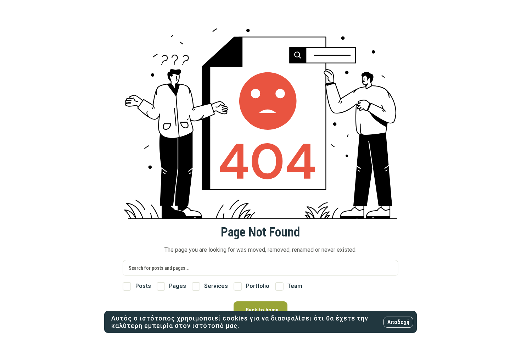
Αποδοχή (398, 322)
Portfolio (257, 286)
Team (294, 286)
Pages (177, 286)
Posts (142, 286)
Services (215, 286)
